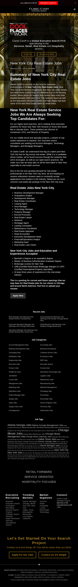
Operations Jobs (15, 391)
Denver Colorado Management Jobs (19, 443)
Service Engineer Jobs (48, 403)
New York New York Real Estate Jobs (58, 455)
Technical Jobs (45, 406)
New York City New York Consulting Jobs (24, 450)
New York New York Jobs (42, 455)
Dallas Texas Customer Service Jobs (28, 439)
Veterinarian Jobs (46, 410)
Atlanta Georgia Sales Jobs (30, 427)
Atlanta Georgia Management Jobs (47, 425)
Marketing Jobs (14, 387)
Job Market (13, 376)
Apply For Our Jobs (22, 555)
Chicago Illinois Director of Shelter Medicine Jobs (46, 430)
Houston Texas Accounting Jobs (25, 447)
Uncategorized (14, 410)
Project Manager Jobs (17, 395)
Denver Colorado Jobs (47, 442)
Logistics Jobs (45, 376)
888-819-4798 (62, 503)
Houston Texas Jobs (54, 448)
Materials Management (48, 387)
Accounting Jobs (46, 345)
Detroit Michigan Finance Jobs (32, 446)
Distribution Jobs (15, 356)
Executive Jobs (14, 364)
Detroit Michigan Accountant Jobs (37, 443)
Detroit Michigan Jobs (50, 446)
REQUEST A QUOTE (48, 3)
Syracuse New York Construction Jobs (49, 456)
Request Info (47, 54)
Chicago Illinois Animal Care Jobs (25, 430)
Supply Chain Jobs (16, 406)
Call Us (28, 54)
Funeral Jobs (45, 368)
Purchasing (44, 395)
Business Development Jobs (19, 349)
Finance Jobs (14, 368)
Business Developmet (48, 349)
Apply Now (18, 296)
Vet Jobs (32, 458)
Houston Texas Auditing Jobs (40, 447)
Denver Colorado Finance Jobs (28, 441)
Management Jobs (15, 383)
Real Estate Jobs (46, 399)
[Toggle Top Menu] (74, 9)
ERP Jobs (44, 360)
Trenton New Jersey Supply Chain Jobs (20, 458)
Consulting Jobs (15, 352)
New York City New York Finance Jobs (44, 450)
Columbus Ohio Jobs (58, 437)
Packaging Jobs (46, 391)
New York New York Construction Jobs (57, 453)
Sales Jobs (13, 403)
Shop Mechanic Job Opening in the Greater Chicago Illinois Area (53, 325)
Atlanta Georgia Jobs (19, 425)
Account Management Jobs (18, 345)
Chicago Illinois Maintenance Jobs (34, 434)
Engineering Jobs (15, 360)
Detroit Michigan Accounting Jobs (56, 443)
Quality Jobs (13, 399)
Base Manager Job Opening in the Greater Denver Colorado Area (21, 318)
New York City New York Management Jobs (33, 453)
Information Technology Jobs (50, 372)
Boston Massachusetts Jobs (49, 427)
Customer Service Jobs (48, 352)
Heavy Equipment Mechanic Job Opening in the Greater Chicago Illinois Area (54, 318)
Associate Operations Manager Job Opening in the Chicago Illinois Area (22, 325)
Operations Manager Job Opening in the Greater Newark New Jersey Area (23, 331)
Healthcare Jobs (15, 372)
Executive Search (46, 364)
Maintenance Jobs (46, 379)
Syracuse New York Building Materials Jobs (28, 456)
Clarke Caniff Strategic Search (39, 9)
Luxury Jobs (13, 379)
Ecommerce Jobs (46, 356)
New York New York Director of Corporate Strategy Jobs (21, 455)
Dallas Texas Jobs (47, 439)
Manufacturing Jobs (47, 383)
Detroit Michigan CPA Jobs (16, 446)
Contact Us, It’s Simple (53, 555)
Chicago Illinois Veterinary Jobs (38, 437)
